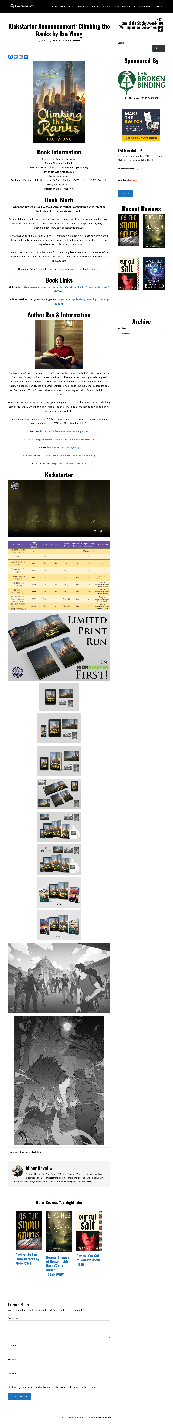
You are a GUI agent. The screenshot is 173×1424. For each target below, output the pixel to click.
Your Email (127, 180)
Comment (14, 1318)
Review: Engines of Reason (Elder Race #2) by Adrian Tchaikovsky (58, 1266)
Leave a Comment (72, 40)
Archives (122, 328)
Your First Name (130, 168)
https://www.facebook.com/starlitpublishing (70, 455)
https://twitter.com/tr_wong (63, 447)
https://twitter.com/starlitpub (69, 463)
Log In (108, 1417)
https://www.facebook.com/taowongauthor (64, 431)
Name (12, 1345)
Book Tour (36, 1152)
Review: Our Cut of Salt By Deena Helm (88, 1260)
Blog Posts (25, 1152)
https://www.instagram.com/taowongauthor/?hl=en (65, 439)
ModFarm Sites (97, 1417)
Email (12, 1359)
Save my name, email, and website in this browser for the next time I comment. (54, 1387)
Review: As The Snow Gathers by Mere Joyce (27, 1259)
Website (12, 1373)
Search (121, 42)
